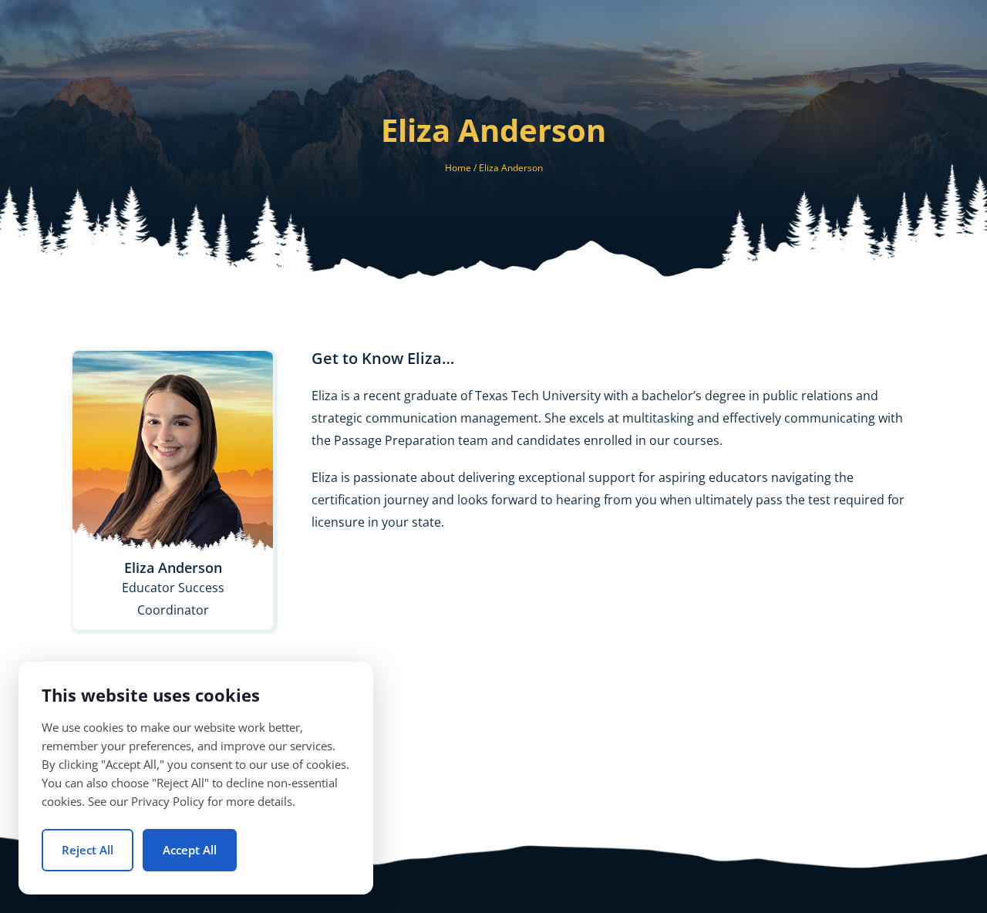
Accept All (190, 849)
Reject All (87, 849)
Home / (462, 167)
